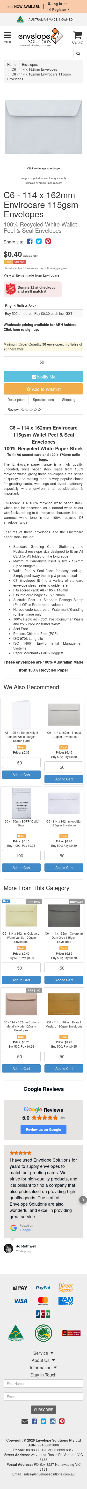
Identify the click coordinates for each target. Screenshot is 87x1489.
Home (11, 64)
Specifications (43, 399)
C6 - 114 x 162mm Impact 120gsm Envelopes (64, 734)
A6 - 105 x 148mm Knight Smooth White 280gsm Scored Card (21, 736)
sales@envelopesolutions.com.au (49, 1474)
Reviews (14, 409)
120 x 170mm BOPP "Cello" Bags (21, 823)
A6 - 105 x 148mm (54, 590)
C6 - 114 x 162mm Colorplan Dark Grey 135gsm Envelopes (64, 937)
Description (16, 399)
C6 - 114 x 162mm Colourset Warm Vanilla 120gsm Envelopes (21, 937)
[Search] (78, 53)
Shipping (68, 399)
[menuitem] (29, 240)
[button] (4, 1200)
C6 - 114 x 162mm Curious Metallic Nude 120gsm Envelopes (21, 1026)
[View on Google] (8, 1248)
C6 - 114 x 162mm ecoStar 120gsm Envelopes (63, 823)
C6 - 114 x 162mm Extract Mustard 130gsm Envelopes (64, 1024)
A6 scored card (29, 454)
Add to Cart (21, 774)
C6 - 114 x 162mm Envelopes (34, 69)
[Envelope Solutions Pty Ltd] (41, 36)
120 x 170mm (54, 594)
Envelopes (30, 64)
